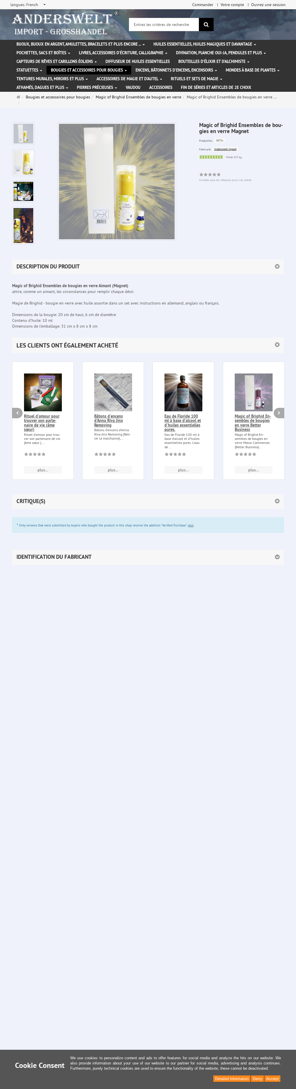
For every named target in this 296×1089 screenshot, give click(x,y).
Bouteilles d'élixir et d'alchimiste (212, 61)
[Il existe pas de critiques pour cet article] (35, 455)
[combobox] (28, 4)
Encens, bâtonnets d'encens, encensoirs (175, 70)
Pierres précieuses (95, 87)
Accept (272, 1078)
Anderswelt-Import (225, 149)
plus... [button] (43, 469)
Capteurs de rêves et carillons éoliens (55, 61)
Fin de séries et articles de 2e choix (216, 87)
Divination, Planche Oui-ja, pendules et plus (219, 52)
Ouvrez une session (268, 4)
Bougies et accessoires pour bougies (87, 70)
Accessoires (160, 87)
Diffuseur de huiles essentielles (138, 61)
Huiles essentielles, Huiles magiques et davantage (203, 44)
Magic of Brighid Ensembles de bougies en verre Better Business (253, 423)
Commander (202, 4)
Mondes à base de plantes (251, 70)
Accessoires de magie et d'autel (128, 78)
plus (191, 525)
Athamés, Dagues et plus (40, 87)
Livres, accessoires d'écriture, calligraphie (121, 52)
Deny (257, 1078)
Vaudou (133, 87)
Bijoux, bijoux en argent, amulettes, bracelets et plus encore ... (79, 44)
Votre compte (232, 4)
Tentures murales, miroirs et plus (50, 78)
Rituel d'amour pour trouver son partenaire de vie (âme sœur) (42, 423)
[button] (148, 345)
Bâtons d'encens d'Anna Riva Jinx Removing (108, 421)
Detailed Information (232, 1079)
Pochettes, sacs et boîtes (41, 52)
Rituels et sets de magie (195, 78)
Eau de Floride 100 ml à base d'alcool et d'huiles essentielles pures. (182, 423)
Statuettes (27, 70)
